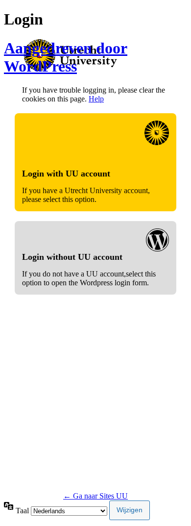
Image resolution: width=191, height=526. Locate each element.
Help (96, 99)
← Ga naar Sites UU (95, 496)
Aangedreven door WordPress (65, 57)
